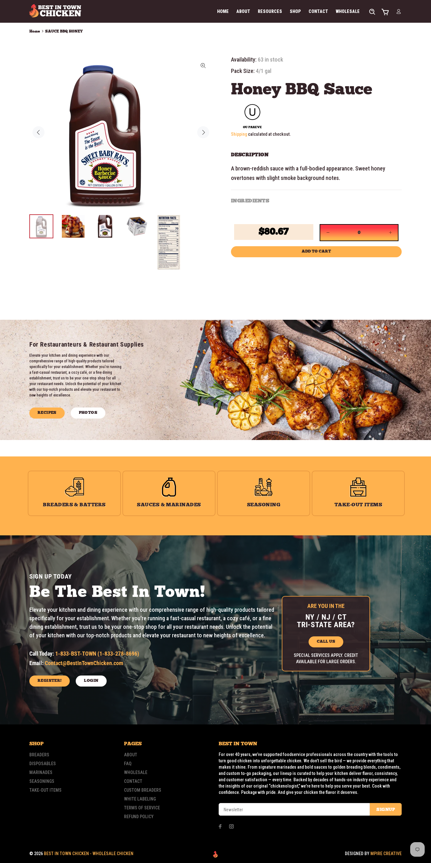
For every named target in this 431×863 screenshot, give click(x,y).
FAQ (128, 763)
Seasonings (41, 781)
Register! (50, 681)
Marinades (40, 772)
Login (91, 681)
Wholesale (135, 772)
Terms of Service (142, 807)
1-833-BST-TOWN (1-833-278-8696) (97, 653)
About (130, 754)
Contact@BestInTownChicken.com (84, 663)
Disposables (42, 763)
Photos (88, 413)
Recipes (47, 413)
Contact (133, 781)
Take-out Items (45, 790)
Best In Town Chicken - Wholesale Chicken (88, 853)
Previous (38, 132)
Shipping (239, 134)
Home (34, 31)
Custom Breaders (142, 790)
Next (203, 132)
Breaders (39, 754)
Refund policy (139, 816)
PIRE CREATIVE (386, 853)
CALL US (326, 642)
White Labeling (140, 798)
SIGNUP (385, 809)
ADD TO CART (316, 251)
